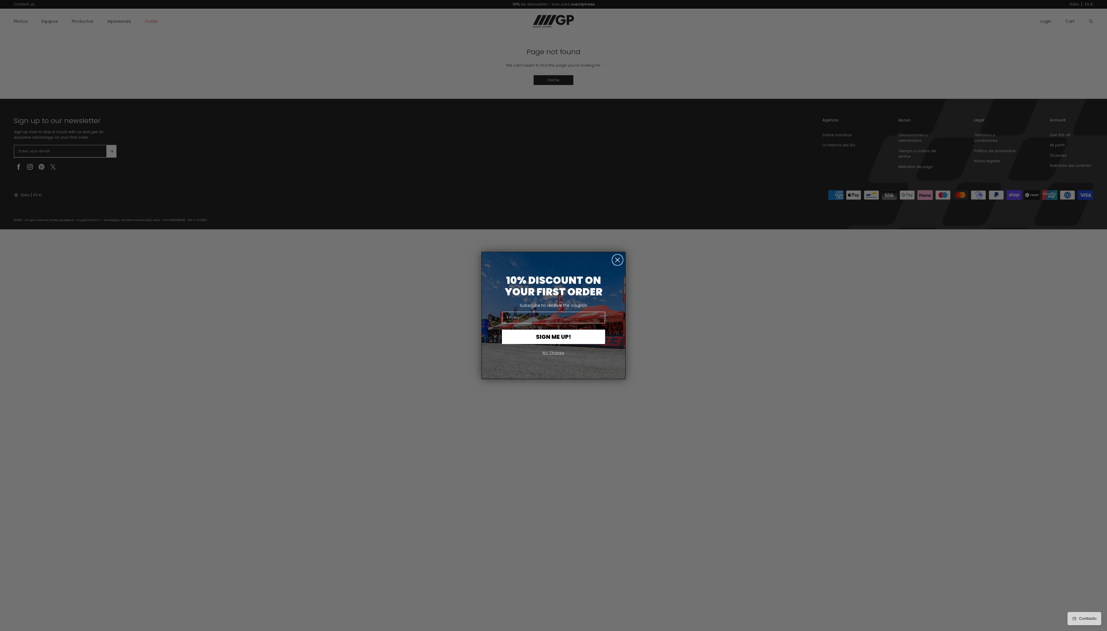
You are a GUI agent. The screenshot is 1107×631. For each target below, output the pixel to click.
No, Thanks (553, 352)
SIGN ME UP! (553, 337)
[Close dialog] (617, 260)
